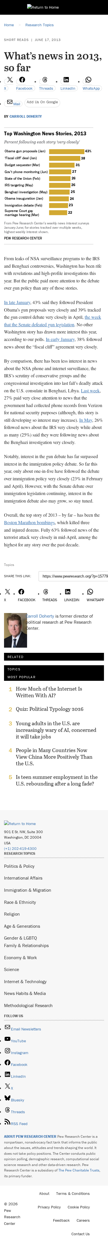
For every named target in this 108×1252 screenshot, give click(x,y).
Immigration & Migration (27, 890)
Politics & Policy (19, 866)
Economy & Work (20, 957)
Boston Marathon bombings (29, 522)
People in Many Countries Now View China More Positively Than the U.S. (54, 757)
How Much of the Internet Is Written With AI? (49, 692)
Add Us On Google (42, 101)
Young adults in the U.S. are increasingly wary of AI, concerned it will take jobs (56, 730)
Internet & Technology (25, 981)
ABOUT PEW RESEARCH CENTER (30, 1136)
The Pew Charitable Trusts (78, 1170)
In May (85, 420)
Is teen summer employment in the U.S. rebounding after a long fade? (57, 780)
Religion (12, 914)
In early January (60, 339)
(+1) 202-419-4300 (20, 848)
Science (11, 969)
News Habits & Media (25, 993)
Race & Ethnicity (20, 902)
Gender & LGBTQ (20, 938)
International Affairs (23, 878)
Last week (90, 390)
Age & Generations (22, 926)
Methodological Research (28, 1005)
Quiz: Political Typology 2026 (50, 709)
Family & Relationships (26, 945)
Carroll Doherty (26, 116)
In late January (17, 302)
